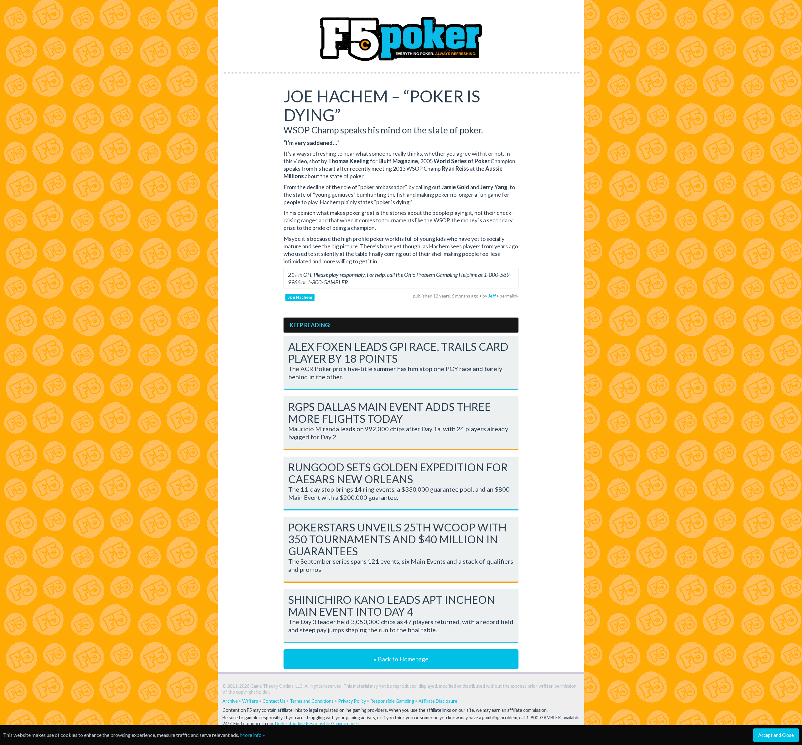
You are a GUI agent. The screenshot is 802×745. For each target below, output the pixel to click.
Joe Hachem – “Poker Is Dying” (382, 105)
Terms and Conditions (312, 701)
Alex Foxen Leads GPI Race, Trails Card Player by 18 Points (398, 352)
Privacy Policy (352, 701)
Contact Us (274, 701)
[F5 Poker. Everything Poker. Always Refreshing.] (401, 34)
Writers (250, 701)
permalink (509, 295)
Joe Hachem (300, 297)
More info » (252, 735)
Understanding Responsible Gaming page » (317, 723)
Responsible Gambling (392, 701)
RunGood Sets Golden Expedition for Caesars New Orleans (398, 473)
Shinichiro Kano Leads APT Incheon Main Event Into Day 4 (391, 605)
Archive (230, 701)
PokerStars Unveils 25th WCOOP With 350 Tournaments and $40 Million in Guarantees (397, 539)
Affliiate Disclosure (438, 701)
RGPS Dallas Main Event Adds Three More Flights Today (389, 412)
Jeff (492, 295)
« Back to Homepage (401, 659)
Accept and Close (776, 735)
